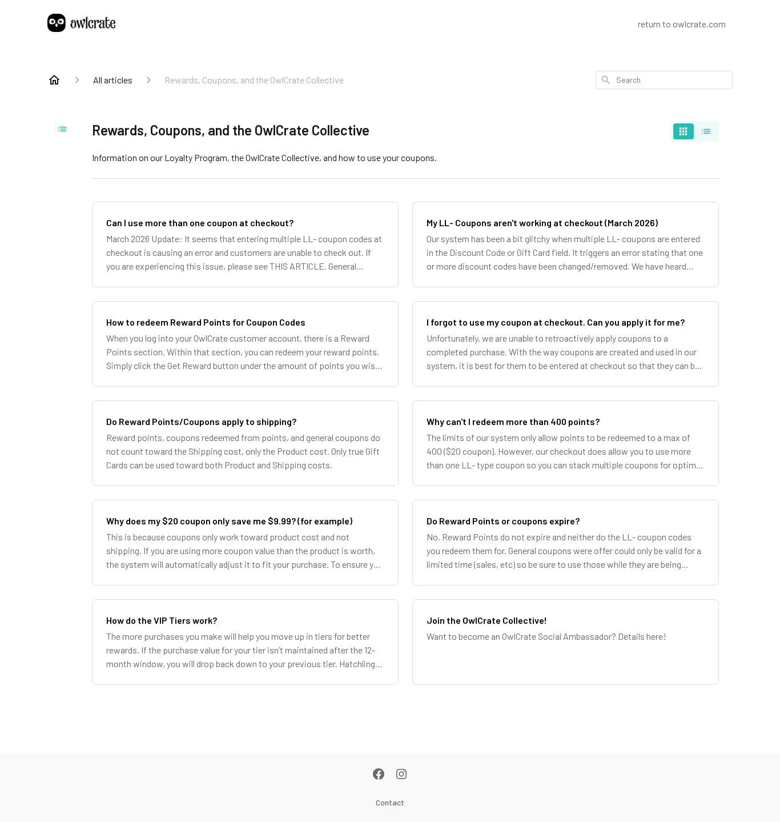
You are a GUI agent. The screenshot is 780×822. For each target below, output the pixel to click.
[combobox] (664, 80)
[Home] (54, 80)
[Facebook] (378, 775)
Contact (390, 802)
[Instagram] (401, 775)
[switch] (695, 131)
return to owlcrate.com (682, 23)
